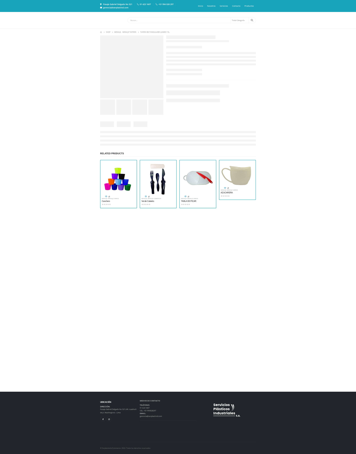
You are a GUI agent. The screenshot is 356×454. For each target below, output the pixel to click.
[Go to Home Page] (101, 32)
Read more (130, 166)
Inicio (200, 6)
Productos (249, 6)
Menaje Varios (113, 198)
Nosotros (211, 6)
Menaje (104, 198)
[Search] (252, 20)
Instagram (109, 419)
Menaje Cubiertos (154, 198)
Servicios (224, 6)
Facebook (103, 419)
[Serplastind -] (108, 20)
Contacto (236, 6)
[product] (118, 178)
